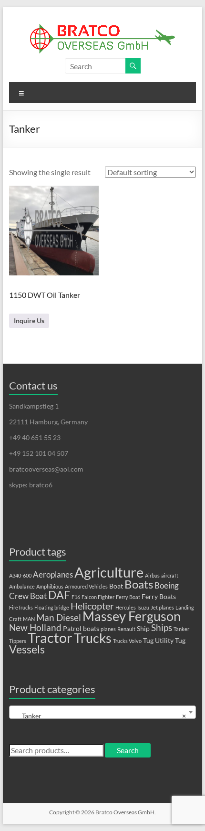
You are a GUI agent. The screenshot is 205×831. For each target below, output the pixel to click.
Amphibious (49, 586)
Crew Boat (28, 596)
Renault (126, 629)
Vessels (27, 649)
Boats (138, 584)
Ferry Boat (128, 597)
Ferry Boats (159, 596)
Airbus (152, 575)
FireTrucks (21, 607)
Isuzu (143, 607)
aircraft (169, 575)
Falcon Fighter (98, 597)
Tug (148, 640)
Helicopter (92, 605)
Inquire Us (29, 320)
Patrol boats (81, 628)
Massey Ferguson (131, 616)
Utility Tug (170, 640)
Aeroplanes (53, 574)
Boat (116, 586)
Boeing (166, 585)
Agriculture (109, 572)
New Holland (35, 627)
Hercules (125, 607)
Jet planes (162, 607)
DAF (59, 595)
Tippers (17, 641)
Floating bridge (51, 607)
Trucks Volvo (127, 641)
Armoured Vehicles (86, 586)
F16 (76, 597)
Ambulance (22, 586)
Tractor (50, 638)
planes (108, 629)
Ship (143, 628)
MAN (29, 619)
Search (128, 750)
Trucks (93, 638)
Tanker (181, 629)
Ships (161, 627)
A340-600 (20, 575)
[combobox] (102, 712)
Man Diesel (58, 617)
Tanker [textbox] (99, 716)
